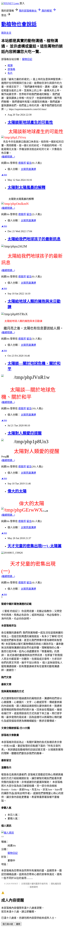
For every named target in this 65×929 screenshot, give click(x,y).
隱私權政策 (56, 883)
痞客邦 (22, 163)
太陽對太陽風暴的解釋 (26, 187)
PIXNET (14, 883)
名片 (10, 73)
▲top (4, 174)
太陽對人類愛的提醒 (25, 433)
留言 (29, 163)
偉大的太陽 (17, 491)
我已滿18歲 (8, 924)
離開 (18, 924)
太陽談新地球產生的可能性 (30, 122)
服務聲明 (34, 887)
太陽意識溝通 (28, 169)
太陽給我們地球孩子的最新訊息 (34, 239)
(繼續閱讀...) (8, 156)
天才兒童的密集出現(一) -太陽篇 (35, 546)
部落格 (11, 69)
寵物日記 (27, 59)
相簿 (10, 65)
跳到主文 (6, 33)
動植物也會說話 (19, 24)
